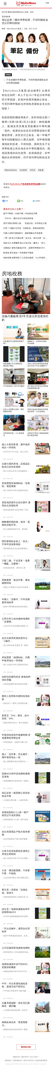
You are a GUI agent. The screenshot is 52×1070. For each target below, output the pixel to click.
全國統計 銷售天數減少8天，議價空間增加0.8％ (24, 248)
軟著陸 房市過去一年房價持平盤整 (18, 253)
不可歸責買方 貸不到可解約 (14, 386)
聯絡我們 (16, 1057)
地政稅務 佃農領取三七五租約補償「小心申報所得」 (26, 258)
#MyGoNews (11, 170)
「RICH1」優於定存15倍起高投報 (18, 218)
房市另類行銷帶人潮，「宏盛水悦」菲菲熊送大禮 (25, 223)
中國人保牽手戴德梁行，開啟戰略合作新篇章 (23, 233)
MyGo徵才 (34, 1057)
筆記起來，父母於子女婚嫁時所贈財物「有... (19, 12)
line (21, 201)
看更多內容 (26, 1047)
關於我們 (24, 1057)
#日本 (32, 170)
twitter (38, 201)
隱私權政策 (17, 1060)
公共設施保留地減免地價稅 (16, 947)
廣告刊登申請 (28, 1060)
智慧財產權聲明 (41, 1060)
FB (6, 201)
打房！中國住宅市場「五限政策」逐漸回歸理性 (24, 228)
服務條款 (8, 1060)
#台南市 (23, 170)
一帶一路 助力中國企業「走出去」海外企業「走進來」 (27, 238)
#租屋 (41, 170)
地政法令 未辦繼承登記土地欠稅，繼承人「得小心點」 (27, 243)
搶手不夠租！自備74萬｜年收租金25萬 (20, 213)
